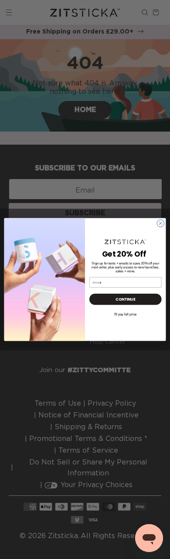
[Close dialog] (160, 223)
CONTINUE (125, 299)
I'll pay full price (125, 314)
